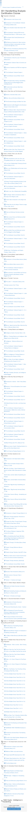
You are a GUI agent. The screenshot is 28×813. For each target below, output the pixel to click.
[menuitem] (1, 3)
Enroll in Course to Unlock (14, 809)
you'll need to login (20, 807)
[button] (1, 1)
